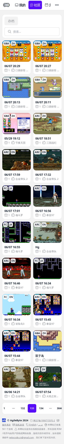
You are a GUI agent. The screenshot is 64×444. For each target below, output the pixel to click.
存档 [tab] (11, 21)
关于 (52, 5)
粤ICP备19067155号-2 (44, 420)
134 (41, 408)
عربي (40, 424)
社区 (37, 5)
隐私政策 (20, 424)
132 (23, 408)
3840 (60, 408)
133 (32, 408)
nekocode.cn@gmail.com (21, 437)
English (32, 424)
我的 (22, 5)
